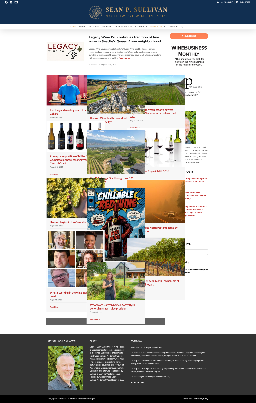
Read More (54, 174)
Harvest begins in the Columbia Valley (72, 222)
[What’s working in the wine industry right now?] (76, 259)
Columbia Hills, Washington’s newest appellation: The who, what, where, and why (153, 113)
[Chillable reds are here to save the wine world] (116, 224)
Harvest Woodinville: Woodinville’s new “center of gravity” (194, 195)
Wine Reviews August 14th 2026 (149, 171)
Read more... (124, 58)
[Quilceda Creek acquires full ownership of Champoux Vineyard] (156, 257)
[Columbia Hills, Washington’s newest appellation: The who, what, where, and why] (156, 90)
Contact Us (137, 382)
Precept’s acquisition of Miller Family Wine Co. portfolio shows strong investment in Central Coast (75, 160)
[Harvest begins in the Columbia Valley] (76, 198)
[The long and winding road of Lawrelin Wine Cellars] (76, 90)
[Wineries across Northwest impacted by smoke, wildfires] (156, 201)
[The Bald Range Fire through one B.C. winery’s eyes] (116, 152)
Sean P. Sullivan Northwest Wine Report (80, 399)
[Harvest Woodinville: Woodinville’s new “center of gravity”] (116, 94)
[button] (182, 26)
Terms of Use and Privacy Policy (195, 399)
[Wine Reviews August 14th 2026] (156, 147)
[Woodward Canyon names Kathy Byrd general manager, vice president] (116, 281)
